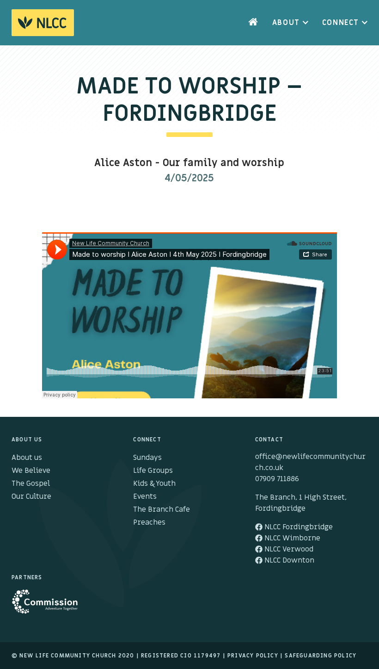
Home (253, 22)
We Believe (31, 470)
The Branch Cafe (161, 509)
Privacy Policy (252, 655)
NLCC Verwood (288, 549)
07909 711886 (277, 479)
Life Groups (153, 470)
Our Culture (31, 496)
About (286, 23)
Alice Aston (123, 163)
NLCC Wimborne (291, 538)
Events (145, 496)
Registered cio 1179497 (180, 655)
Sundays (147, 457)
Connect (340, 23)
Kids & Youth (154, 483)
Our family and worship (223, 163)
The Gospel (31, 483)
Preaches (149, 522)
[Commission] (50, 606)
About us (27, 457)
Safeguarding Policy (320, 655)
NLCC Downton (288, 560)
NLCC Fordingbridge (298, 527)
